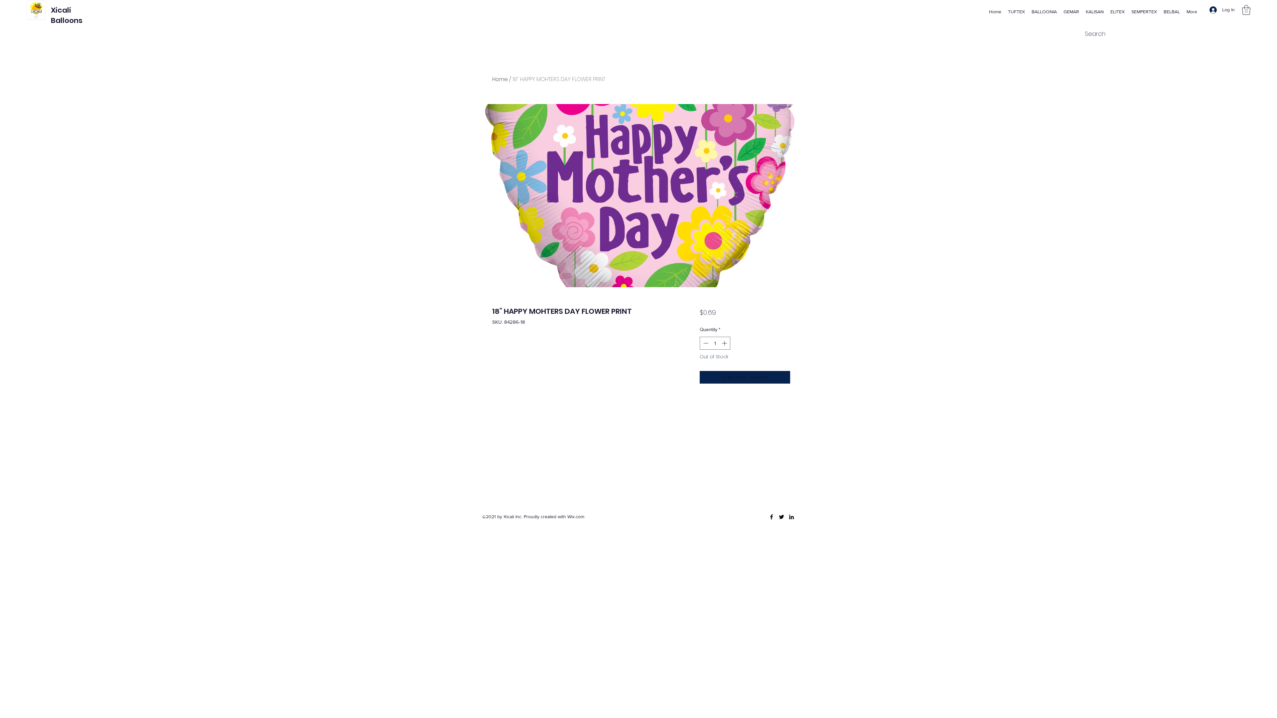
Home (500, 79)
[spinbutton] (715, 343)
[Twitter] (781, 517)
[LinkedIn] (791, 517)
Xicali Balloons (66, 15)
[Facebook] (771, 517)
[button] (1246, 10)
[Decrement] (705, 343)
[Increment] (725, 343)
